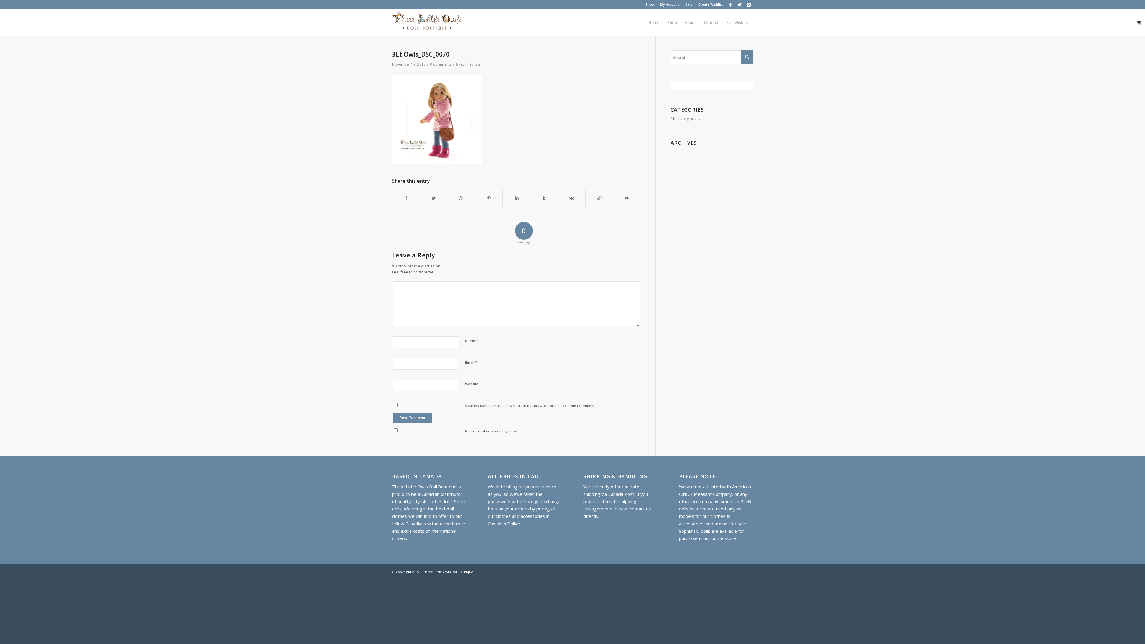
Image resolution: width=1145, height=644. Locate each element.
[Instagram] (748, 4)
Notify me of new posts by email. (492, 431)
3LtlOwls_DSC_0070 (421, 54)
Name (471, 340)
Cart (688, 4)
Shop (650, 4)
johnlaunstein (472, 64)
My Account (669, 4)
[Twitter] (739, 4)
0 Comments (440, 64)
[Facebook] (730, 4)
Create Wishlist (710, 4)
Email (471, 362)
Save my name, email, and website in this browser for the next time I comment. (530, 405)
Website (471, 384)
